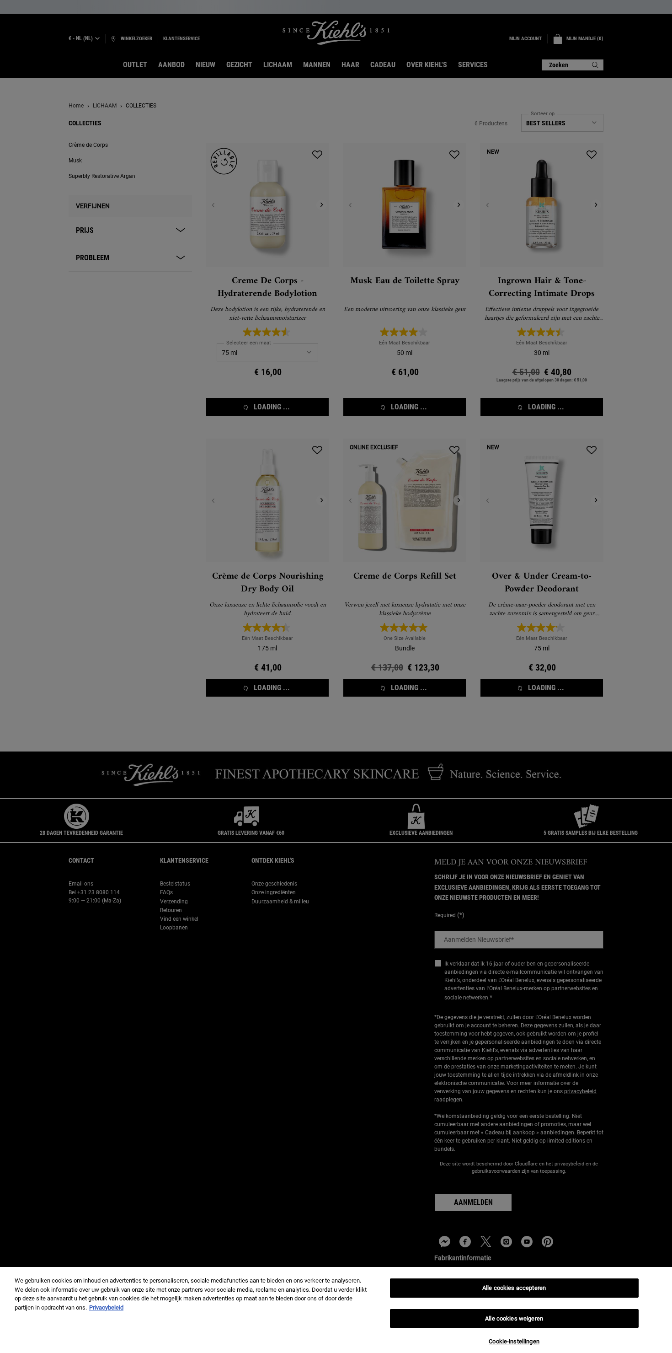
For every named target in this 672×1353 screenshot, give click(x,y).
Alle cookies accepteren (514, 1287)
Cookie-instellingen (514, 1341)
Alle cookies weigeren (514, 1318)
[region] (336, 1310)
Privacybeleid (106, 1307)
